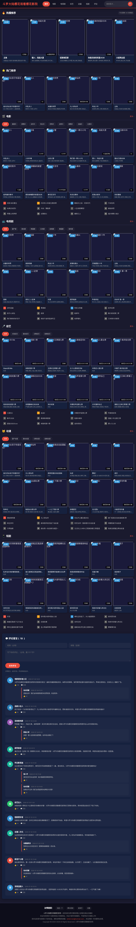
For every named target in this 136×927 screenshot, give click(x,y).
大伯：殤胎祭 (44, 208)
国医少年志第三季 (113, 418)
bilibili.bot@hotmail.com (75, 919)
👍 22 (25, 876)
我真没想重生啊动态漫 (114, 528)
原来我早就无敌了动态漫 (48, 523)
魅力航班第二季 (112, 313)
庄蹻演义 (42, 214)
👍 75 (16, 727)
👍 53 (16, 754)
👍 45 (25, 696)
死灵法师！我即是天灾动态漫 (83, 523)
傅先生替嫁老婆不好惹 (13, 627)
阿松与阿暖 (77, 308)
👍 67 (16, 809)
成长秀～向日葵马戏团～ (48, 528)
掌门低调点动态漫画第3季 (116, 518)
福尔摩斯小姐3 (112, 214)
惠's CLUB (110, 424)
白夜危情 (42, 622)
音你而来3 (76, 424)
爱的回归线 (110, 617)
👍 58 (16, 892)
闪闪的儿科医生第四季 (47, 203)
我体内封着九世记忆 (113, 622)
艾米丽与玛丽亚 (112, 319)
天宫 (7, 617)
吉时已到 (76, 622)
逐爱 (41, 313)
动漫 (80, 4)
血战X (41, 413)
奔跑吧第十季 (44, 424)
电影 (54, 4)
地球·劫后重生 (10, 203)
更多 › (132, 116)
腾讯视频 (70, 908)
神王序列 (8, 523)
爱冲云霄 (109, 308)
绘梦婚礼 (76, 319)
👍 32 (25, 738)
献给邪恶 (109, 208)
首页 (46, 4)
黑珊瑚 (42, 308)
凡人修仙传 (43, 518)
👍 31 (16, 865)
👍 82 (16, 838)
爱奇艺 (80, 908)
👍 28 (25, 792)
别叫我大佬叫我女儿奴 (47, 617)
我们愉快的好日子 (12, 319)
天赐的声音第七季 (79, 413)
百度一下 (60, 908)
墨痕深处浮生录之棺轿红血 (82, 627)
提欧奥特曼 (9, 518)
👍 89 (16, 769)
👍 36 (25, 849)
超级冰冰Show (11, 424)
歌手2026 (9, 418)
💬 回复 (23, 685)
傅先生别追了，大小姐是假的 (83, 617)
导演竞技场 (110, 413)
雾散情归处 (110, 627)
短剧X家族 (77, 418)
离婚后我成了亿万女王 (13, 622)
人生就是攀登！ (79, 208)
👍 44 (17, 823)
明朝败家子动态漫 (113, 523)
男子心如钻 (9, 313)
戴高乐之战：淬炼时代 (81, 203)
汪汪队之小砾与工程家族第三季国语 (85, 528)
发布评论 (12, 666)
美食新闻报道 (44, 418)
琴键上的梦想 (10, 214)
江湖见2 (8, 413)
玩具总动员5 (10, 208)
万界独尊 (8, 528)
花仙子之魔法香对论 (80, 518)
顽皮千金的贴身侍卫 (46, 319)
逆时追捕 (9, 308)
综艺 (72, 4)
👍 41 (25, 780)
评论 (95, 4)
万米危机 (109, 203)
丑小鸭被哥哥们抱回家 (47, 627)
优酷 (88, 908)
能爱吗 (75, 313)
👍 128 (17, 685)
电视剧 (63, 4)
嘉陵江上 (76, 214)
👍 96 (17, 712)
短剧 (88, 4)
